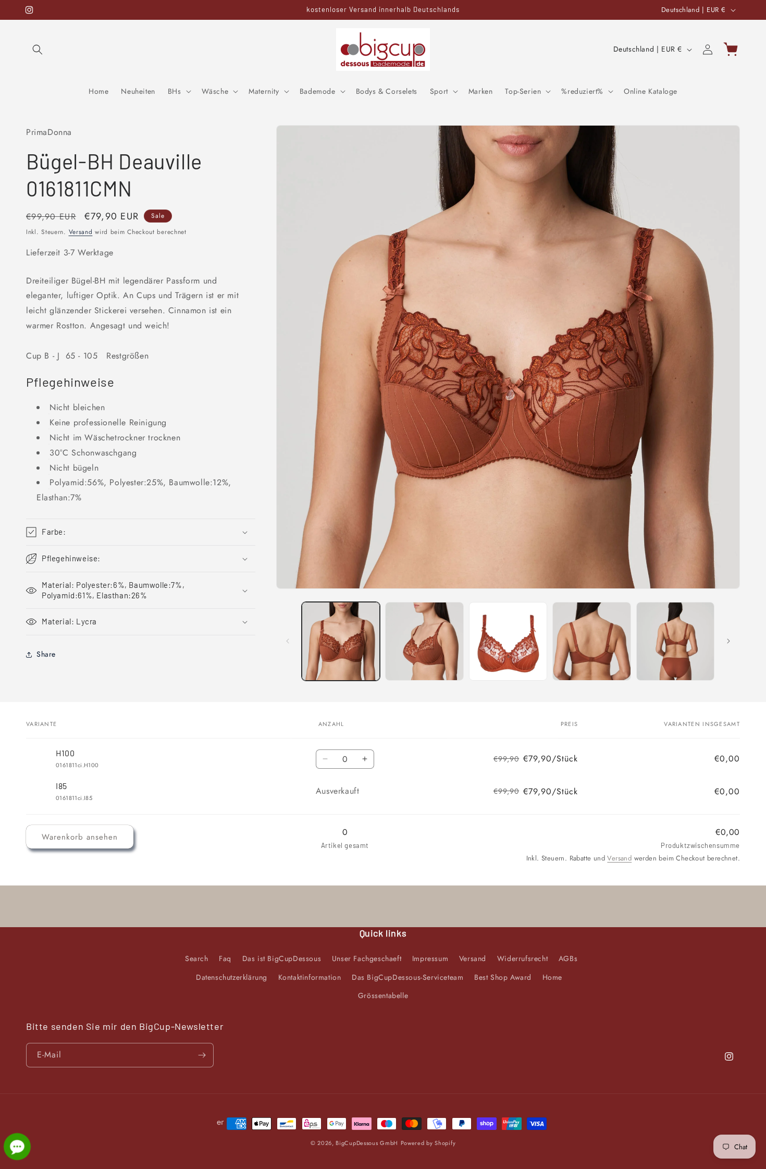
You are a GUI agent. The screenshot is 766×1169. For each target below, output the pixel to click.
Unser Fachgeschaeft (366, 958)
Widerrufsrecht (522, 958)
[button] (37, 49)
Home (552, 976)
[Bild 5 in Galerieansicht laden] (675, 641)
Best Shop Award (503, 976)
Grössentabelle (383, 995)
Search (196, 958)
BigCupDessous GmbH (367, 1143)
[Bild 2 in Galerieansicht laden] (424, 641)
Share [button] (46, 654)
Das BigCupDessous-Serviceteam (407, 976)
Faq (225, 958)
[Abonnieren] (201, 1055)
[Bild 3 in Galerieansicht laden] (508, 641)
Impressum (430, 958)
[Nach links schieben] (287, 641)
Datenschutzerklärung (231, 976)
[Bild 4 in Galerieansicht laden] (591, 641)
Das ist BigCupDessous (282, 958)
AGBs (568, 958)
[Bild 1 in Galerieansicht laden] (341, 641)
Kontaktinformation (309, 976)
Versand (81, 232)
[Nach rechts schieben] (728, 641)
